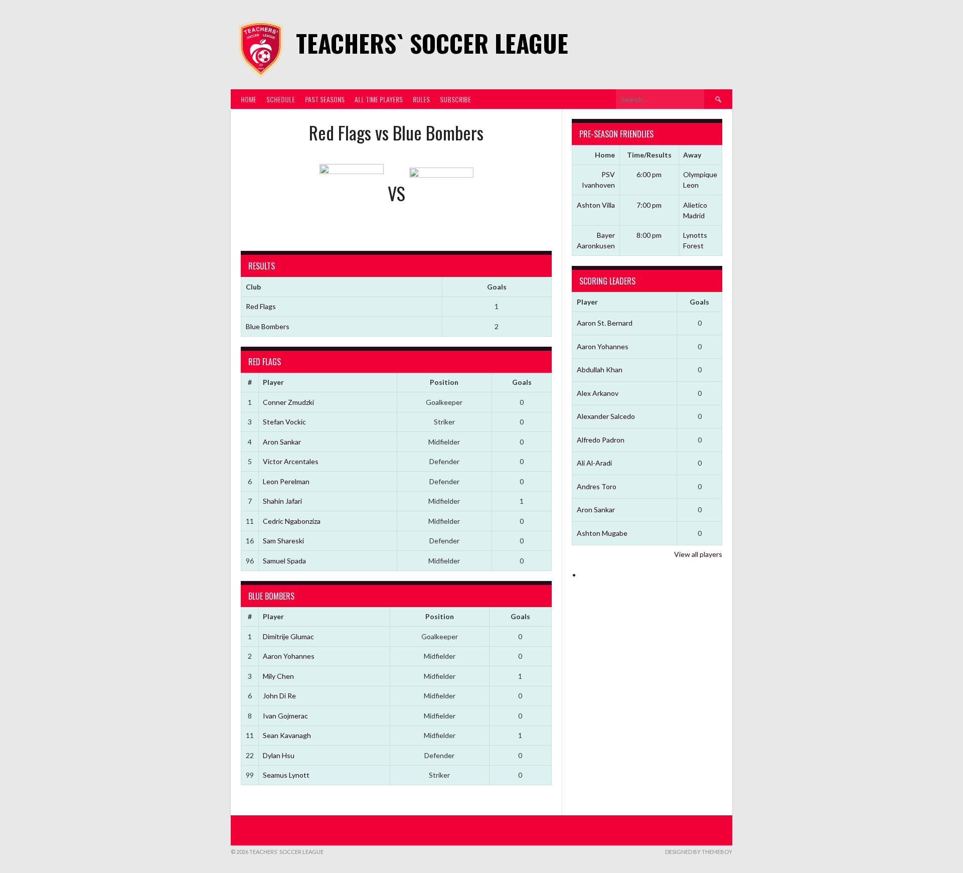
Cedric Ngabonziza (291, 521)
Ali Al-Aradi (594, 463)
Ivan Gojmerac (285, 715)
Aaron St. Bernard (604, 323)
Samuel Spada (284, 560)
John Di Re (279, 695)
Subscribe (455, 99)
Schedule (280, 99)
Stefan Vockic (284, 421)
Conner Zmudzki (288, 402)
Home (248, 99)
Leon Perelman (286, 481)
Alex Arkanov (597, 393)
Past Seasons (325, 99)
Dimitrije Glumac (288, 636)
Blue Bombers (267, 326)
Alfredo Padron (600, 439)
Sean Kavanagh (287, 735)
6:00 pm (649, 174)
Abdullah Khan (599, 369)
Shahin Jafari (282, 501)
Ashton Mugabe (602, 533)
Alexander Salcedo (606, 416)
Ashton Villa (596, 205)
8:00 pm (649, 235)
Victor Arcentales (290, 461)
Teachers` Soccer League (432, 43)
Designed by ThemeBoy (698, 851)
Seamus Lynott (286, 775)
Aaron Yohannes (288, 656)
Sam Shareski (283, 540)
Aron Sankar (282, 442)
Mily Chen (278, 676)
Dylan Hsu (278, 755)
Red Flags (261, 306)
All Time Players (379, 99)
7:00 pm (649, 205)
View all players (698, 554)
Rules (421, 99)
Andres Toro (596, 486)
